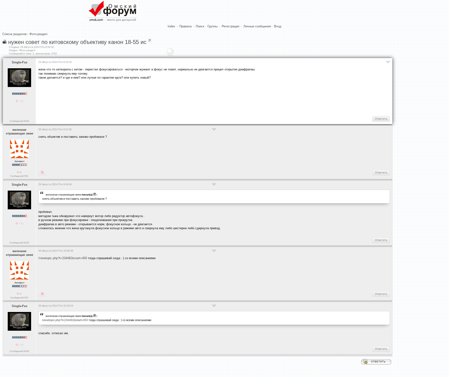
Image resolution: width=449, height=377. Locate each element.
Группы (212, 26)
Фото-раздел (38, 34)
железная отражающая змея (19, 131)
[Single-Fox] (42, 172)
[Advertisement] (123, 97)
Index (171, 26)
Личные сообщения (257, 26)
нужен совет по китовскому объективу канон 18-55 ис (77, 42)
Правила (185, 26)
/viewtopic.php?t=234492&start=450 (62, 258)
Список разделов (14, 34)
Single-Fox (19, 62)
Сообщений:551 (19, 176)
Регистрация (230, 26)
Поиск (200, 26)
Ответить (381, 118)
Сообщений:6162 (19, 121)
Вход (277, 26)
